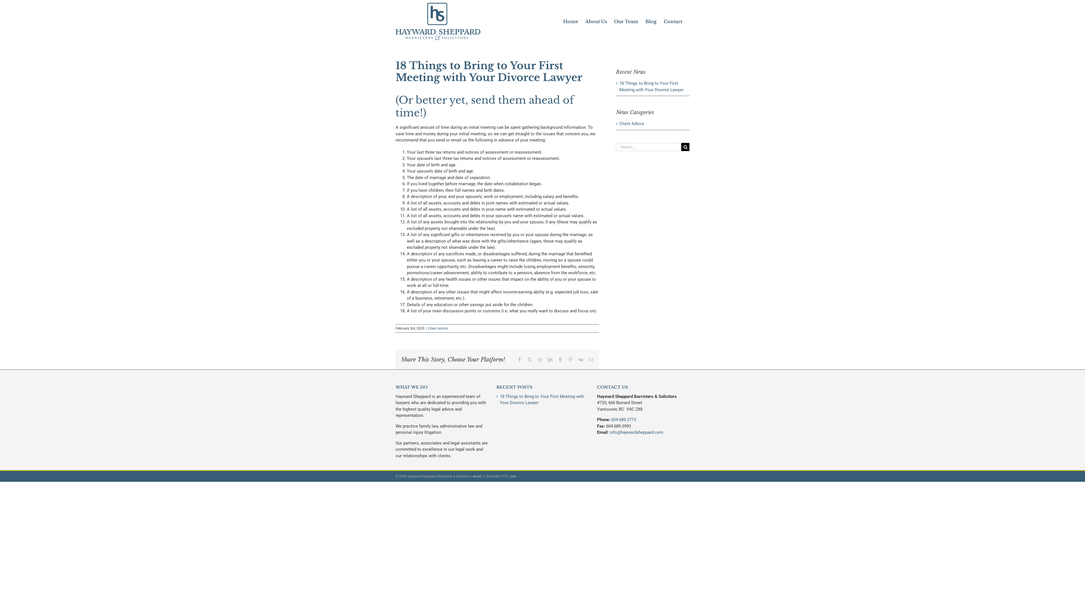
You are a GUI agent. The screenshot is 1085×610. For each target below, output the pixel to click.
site (513, 476)
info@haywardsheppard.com (636, 432)
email (477, 476)
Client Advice (438, 328)
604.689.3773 (623, 419)
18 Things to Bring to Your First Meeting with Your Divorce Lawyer (542, 400)
